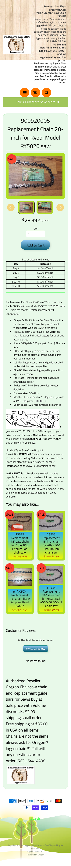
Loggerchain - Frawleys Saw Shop (39, 845)
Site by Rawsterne (35, 851)
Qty (35, 228)
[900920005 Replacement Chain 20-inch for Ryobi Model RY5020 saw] (26, 207)
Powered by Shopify (35, 854)
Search (35, 818)
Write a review (35, 648)
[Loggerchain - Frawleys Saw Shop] (17, 44)
